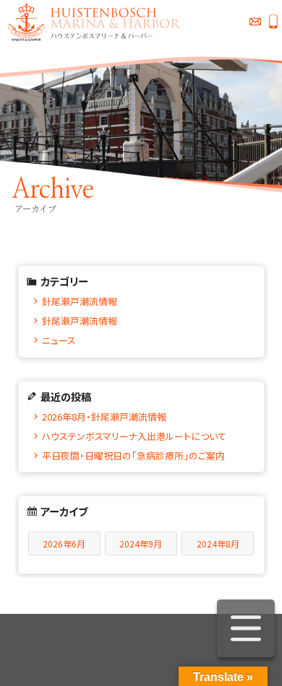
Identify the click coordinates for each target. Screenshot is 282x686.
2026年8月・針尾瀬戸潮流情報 (104, 416)
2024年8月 (218, 543)
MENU (246, 628)
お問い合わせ (255, 21)
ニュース (59, 340)
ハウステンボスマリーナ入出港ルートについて (134, 436)
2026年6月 (64, 543)
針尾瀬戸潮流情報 (79, 301)
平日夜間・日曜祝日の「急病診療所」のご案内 (133, 455)
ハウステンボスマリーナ (90, 21)
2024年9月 (140, 543)
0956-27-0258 (273, 21)
